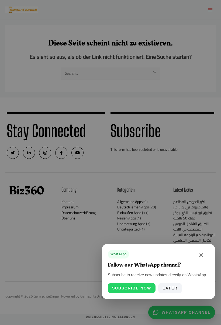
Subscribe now (131, 288)
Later (170, 288)
